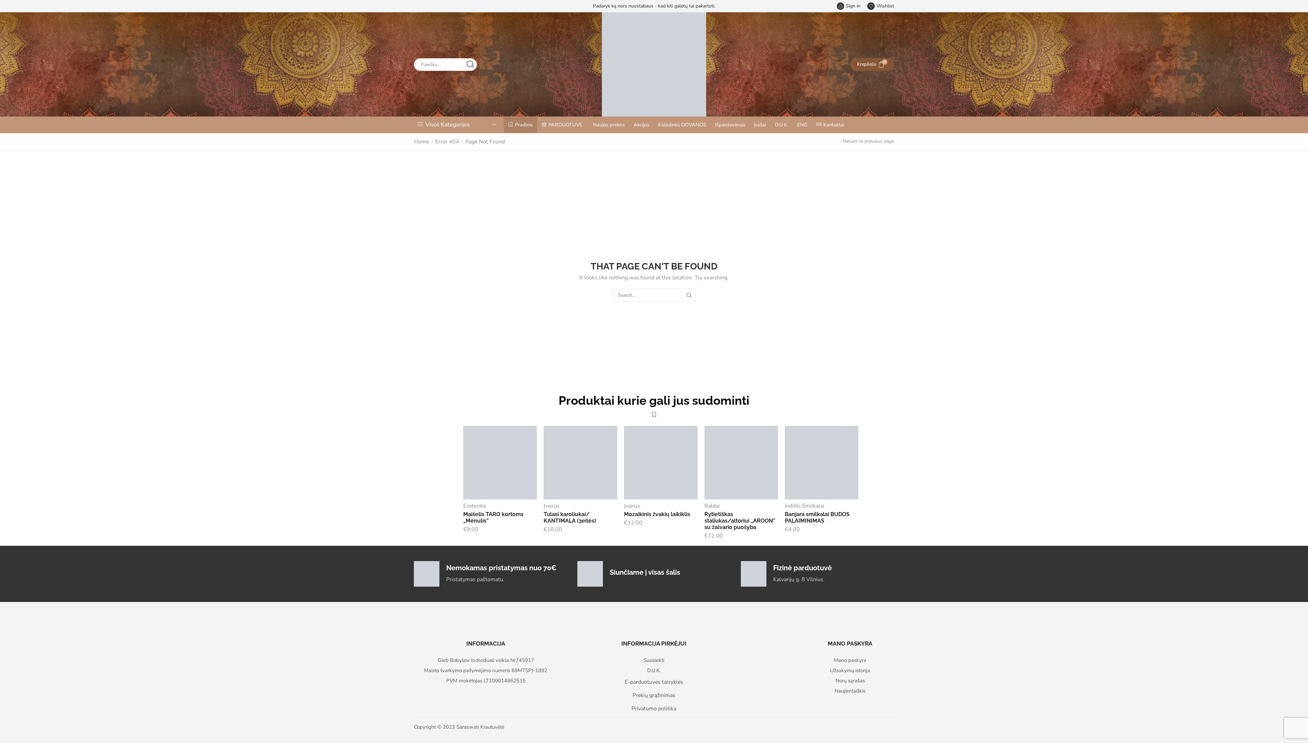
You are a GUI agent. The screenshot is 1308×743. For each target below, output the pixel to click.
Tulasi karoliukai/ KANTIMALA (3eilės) (570, 517)
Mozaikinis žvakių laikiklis (657, 514)
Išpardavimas (730, 124)
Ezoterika (474, 506)
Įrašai (760, 124)
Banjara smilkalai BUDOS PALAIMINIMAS (817, 517)
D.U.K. (781, 124)
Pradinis (524, 124)
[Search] (689, 295)
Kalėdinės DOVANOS (682, 124)
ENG (802, 124)
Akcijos (641, 124)
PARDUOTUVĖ (565, 124)
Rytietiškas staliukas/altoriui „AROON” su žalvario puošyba (739, 520)
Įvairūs (552, 506)
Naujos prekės (609, 124)
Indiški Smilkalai (804, 506)
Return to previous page (868, 141)
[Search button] (471, 65)
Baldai (712, 506)
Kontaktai (833, 124)
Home (421, 141)
